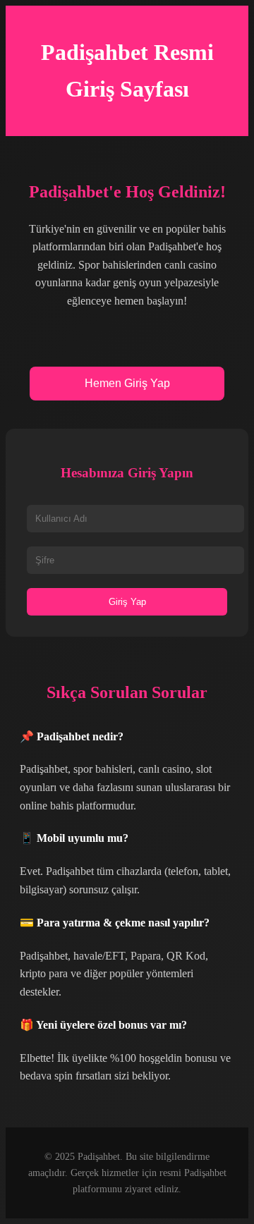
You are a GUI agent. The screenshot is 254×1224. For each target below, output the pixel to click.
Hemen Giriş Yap (127, 383)
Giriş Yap (127, 601)
